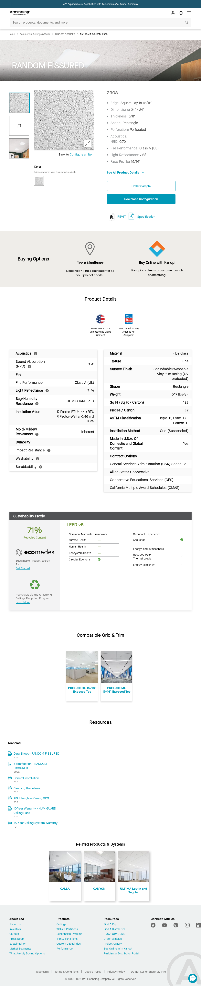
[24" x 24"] (19, 126)
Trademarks (42, 972)
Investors (15, 929)
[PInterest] (176, 925)
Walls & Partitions (67, 929)
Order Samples (113, 939)
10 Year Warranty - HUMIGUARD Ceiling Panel (35, 810)
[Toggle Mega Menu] (188, 13)
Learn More (23, 602)
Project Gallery (113, 944)
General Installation (26, 778)
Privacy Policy (116, 972)
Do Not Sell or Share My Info (148, 972)
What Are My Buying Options (27, 953)
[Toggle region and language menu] (181, 13)
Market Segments (20, 949)
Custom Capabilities (69, 944)
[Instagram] (187, 925)
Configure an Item (82, 154)
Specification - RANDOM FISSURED (30, 766)
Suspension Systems (69, 934)
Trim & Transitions (67, 939)
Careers (14, 934)
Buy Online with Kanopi (118, 949)
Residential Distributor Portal (121, 953)
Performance (65, 949)
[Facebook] (153, 925)
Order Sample (141, 186)
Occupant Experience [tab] (147, 534)
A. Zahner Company (127, 4)
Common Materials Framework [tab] (88, 534)
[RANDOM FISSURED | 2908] (19, 103)
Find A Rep (110, 924)
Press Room (16, 939)
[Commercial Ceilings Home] (20, 13)
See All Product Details (123, 172)
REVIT (121, 217)
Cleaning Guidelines (27, 788)
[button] (192, 978)
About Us (15, 924)
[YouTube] (164, 925)
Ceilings (61, 924)
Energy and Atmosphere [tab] (148, 548)
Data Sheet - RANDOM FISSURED (36, 753)
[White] (39, 181)
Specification (146, 217)
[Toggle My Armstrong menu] (173, 13)
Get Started (23, 568)
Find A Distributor (114, 929)
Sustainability (17, 944)
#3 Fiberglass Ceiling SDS (31, 798)
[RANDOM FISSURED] (19, 148)
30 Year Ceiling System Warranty (36, 823)
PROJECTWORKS (114, 934)
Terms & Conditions (67, 972)
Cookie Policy (93, 972)
